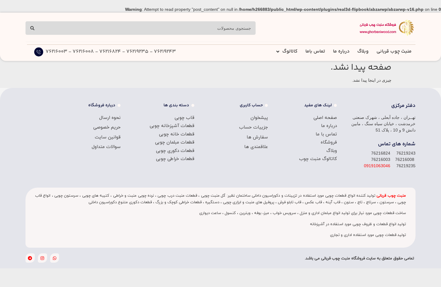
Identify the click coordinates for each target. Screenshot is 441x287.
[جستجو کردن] (32, 28)
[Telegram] (30, 258)
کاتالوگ (290, 51)
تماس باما (315, 51)
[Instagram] (42, 258)
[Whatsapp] (54, 258)
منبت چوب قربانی (394, 51)
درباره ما (341, 51)
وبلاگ (363, 51)
